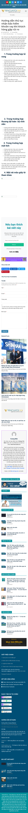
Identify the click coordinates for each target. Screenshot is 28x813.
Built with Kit (14, 252)
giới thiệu (9, 466)
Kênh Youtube (20, 468)
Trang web (4, 299)
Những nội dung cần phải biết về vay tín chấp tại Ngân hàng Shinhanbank (12, 366)
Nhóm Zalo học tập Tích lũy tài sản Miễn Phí (14, 682)
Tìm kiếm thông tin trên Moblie (9, 724)
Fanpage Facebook (11, 468)
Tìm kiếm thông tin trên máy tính (9, 727)
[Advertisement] (14, 99)
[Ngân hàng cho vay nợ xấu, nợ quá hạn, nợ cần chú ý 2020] (13, 410)
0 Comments (20, 34)
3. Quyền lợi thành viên (7, 663)
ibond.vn (3, 749)
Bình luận (4, 311)
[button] (26, 11)
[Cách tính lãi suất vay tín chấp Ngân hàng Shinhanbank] (14, 383)
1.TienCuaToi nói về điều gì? (8, 657)
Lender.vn (3, 740)
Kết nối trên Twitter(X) (8, 686)
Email (3, 293)
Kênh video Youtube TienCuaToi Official (13, 684)
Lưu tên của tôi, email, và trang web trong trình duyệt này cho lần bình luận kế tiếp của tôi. (13, 307)
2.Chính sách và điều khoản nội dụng (10, 660)
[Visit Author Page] (14, 434)
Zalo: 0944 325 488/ (20, 671)
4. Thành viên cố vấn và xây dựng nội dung (12, 666)
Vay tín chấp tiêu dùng (8, 34)
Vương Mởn (14, 32)
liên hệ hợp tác (15, 471)
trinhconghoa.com (6, 745)
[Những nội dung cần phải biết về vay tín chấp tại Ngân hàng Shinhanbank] (14, 351)
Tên (2, 287)
